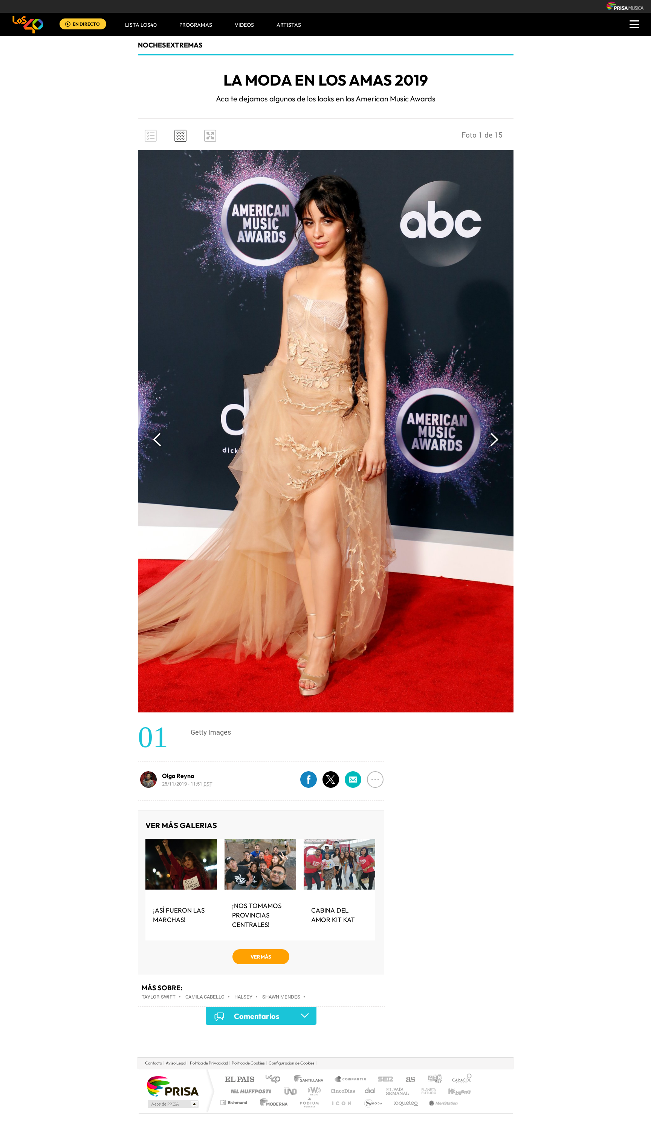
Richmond (235, 1102)
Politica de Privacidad (209, 1063)
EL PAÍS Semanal (398, 1091)
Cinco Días (342, 1091)
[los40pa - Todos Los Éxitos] (27, 24)
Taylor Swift (159, 996)
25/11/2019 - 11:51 (187, 783)
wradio (312, 1091)
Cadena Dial (370, 1091)
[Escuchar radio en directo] (67, 24)
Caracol (459, 1079)
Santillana (311, 1079)
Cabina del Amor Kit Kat (333, 915)
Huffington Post (249, 1091)
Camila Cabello (205, 996)
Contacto (153, 1063)
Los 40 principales (275, 1079)
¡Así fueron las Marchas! (179, 915)
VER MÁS (261, 957)
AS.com (407, 1079)
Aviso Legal (176, 1063)
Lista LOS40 (141, 24)
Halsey (243, 996)
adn (432, 1079)
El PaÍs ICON (341, 1102)
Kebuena (452, 1091)
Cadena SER (383, 1079)
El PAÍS (239, 1079)
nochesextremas (170, 45)
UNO (291, 1091)
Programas (195, 24)
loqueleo (406, 1102)
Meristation (442, 1102)
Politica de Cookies (248, 1063)
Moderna (272, 1102)
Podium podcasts (309, 1102)
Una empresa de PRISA (172, 1086)
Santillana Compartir (351, 1079)
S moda (373, 1102)
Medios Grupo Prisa (172, 1104)
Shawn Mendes (281, 996)
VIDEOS (244, 24)
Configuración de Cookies (292, 1063)
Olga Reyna (178, 776)
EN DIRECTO (86, 24)
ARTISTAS (289, 24)
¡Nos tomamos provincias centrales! (256, 915)
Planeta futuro (425, 1091)
